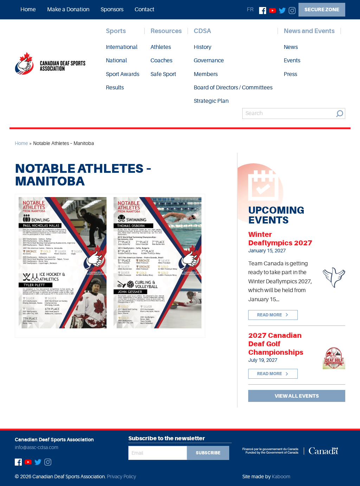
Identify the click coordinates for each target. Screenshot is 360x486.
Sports (116, 31)
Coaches (161, 60)
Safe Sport (163, 74)
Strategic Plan (211, 101)
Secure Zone (321, 9)
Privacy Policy (121, 476)
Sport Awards (122, 74)
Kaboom (281, 476)
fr (250, 9)
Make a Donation (68, 9)
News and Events (309, 31)
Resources (166, 31)
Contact (144, 9)
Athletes (160, 47)
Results (115, 87)
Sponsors (112, 9)
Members (206, 74)
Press (290, 74)
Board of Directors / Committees (233, 87)
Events (292, 60)
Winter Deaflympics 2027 (280, 238)
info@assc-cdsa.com (36, 447)
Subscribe (208, 452)
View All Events (297, 396)
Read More (270, 315)
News (291, 47)
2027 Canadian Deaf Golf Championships (275, 343)
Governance (209, 60)
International (121, 47)
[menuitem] (28, 9)
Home (28, 9)
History (202, 47)
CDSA (202, 31)
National (116, 60)
